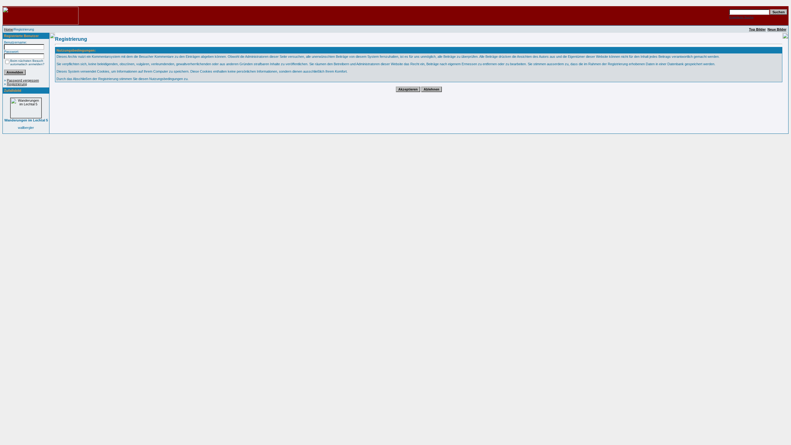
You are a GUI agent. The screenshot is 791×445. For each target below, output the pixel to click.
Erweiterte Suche (741, 17)
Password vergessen (23, 80)
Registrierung (17, 84)
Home (8, 29)
